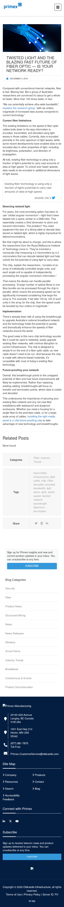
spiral (51, 492)
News (8, 624)
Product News (13, 606)
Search (9, 788)
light (52, 477)
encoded (50, 484)
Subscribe (32, 565)
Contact (39, 781)
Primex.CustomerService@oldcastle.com (34, 754)
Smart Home (12, 651)
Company (11, 775)
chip (43, 480)
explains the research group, (19, 108)
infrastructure (41, 477)
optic (44, 492)
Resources (11, 781)
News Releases (14, 633)
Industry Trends (14, 660)
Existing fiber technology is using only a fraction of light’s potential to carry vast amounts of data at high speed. (28, 187)
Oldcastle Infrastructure (36, 887)
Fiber (36, 458)
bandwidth (39, 488)
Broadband (11, 669)
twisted (46, 496)
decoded (38, 484)
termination (39, 511)
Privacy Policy (32, 894)
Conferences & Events (18, 678)
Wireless (10, 642)
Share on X (42, 198)
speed (37, 496)
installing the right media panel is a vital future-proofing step (29, 418)
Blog (37, 788)
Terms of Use (14, 894)
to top (32, 901)
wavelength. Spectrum (40, 505)
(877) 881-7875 (19, 743)
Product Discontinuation (19, 687)
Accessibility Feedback (11, 797)
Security (10, 588)
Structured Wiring (15, 615)
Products (40, 775)
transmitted (39, 473)
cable (36, 480)
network (38, 499)
